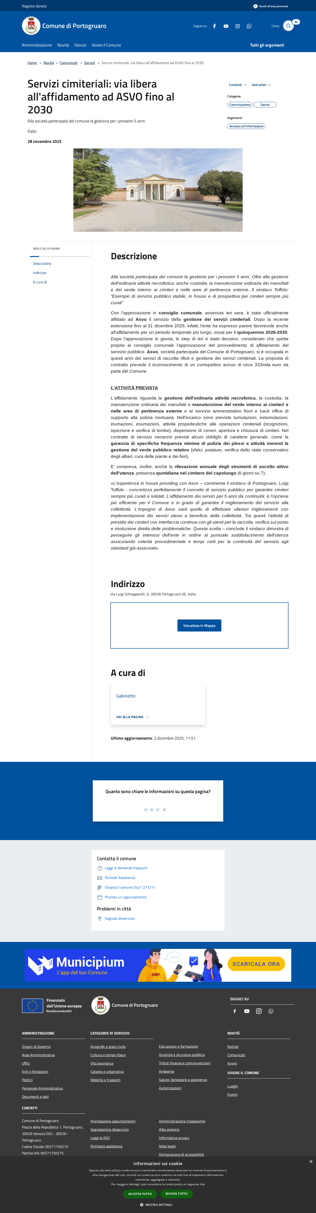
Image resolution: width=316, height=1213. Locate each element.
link (202, 1184)
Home (32, 63)
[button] (157, 1204)
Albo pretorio (169, 1129)
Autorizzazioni (170, 1088)
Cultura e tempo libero (108, 1055)
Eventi (232, 1094)
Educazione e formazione (178, 1046)
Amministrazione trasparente (182, 1121)
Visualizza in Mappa (199, 625)
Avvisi (232, 1063)
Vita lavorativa (101, 1063)
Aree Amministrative (38, 1055)
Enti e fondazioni (35, 1071)
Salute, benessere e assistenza (183, 1079)
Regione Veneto (34, 6)
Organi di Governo (36, 1046)
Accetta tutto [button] (140, 1194)
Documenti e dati (35, 1096)
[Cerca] (288, 25)
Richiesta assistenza (106, 1146)
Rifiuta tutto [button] (177, 1194)
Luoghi (232, 1086)
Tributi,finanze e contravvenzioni (185, 1063)
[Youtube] (224, 25)
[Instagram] (235, 25)
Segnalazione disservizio (109, 1129)
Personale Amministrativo (42, 1088)
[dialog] (158, 1185)
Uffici (26, 1063)
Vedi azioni (259, 84)
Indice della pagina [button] (46, 248)
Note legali (167, 1146)
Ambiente (166, 1071)
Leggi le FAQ (100, 1138)
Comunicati (68, 63)
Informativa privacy (174, 1138)
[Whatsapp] (247, 25)
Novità (48, 63)
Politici (27, 1080)
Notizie (233, 1046)
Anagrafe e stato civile (108, 1046)
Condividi (235, 84)
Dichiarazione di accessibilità (181, 1154)
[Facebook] (212, 25)
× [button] (311, 1161)
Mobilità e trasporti (105, 1080)
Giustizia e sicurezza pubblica (182, 1054)
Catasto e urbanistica (107, 1071)
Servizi (89, 63)
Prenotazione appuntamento (112, 1121)
